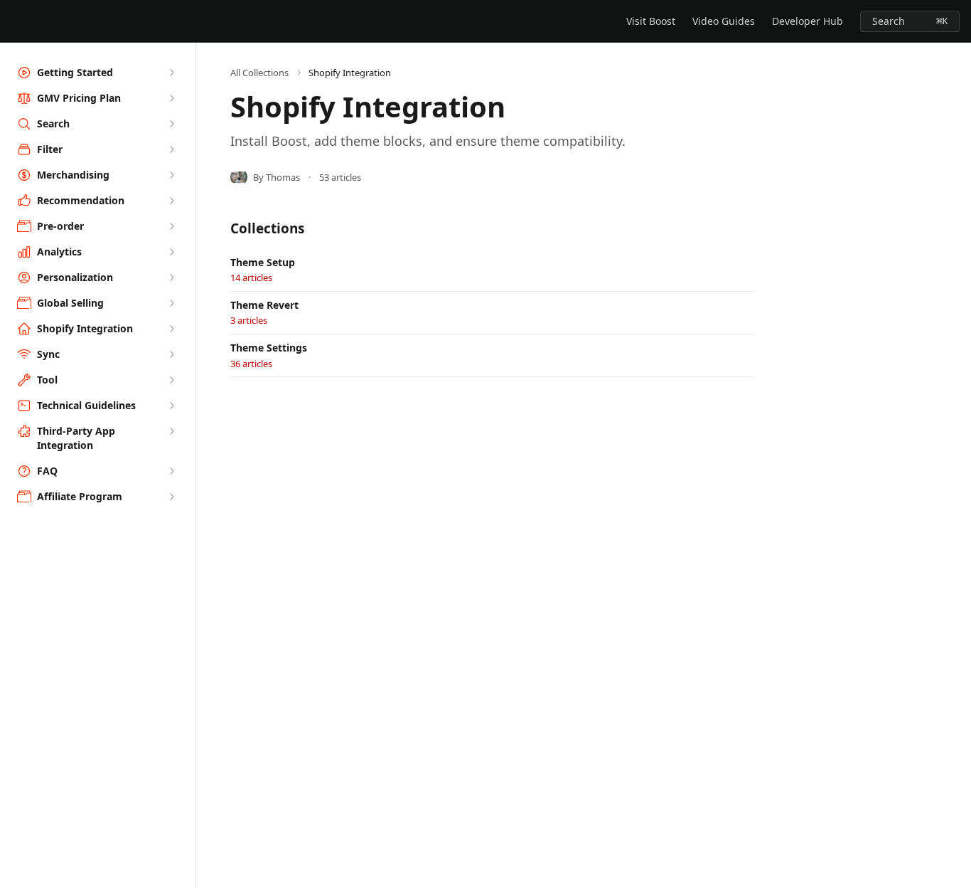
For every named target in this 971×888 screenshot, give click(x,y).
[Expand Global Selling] (171, 303)
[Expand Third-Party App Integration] (171, 431)
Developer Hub (807, 21)
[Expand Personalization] (171, 277)
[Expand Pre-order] (171, 226)
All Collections (259, 72)
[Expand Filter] (171, 149)
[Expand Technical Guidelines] (171, 406)
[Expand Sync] (171, 354)
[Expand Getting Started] (171, 73)
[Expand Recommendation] (171, 201)
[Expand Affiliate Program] (171, 497)
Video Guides (723, 21)
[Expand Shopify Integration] (171, 329)
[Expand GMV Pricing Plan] (171, 98)
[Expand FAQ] (171, 471)
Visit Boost (650, 21)
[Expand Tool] (171, 380)
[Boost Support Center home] (14, 21)
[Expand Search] (171, 124)
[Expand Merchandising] (171, 175)
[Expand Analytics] (171, 252)
